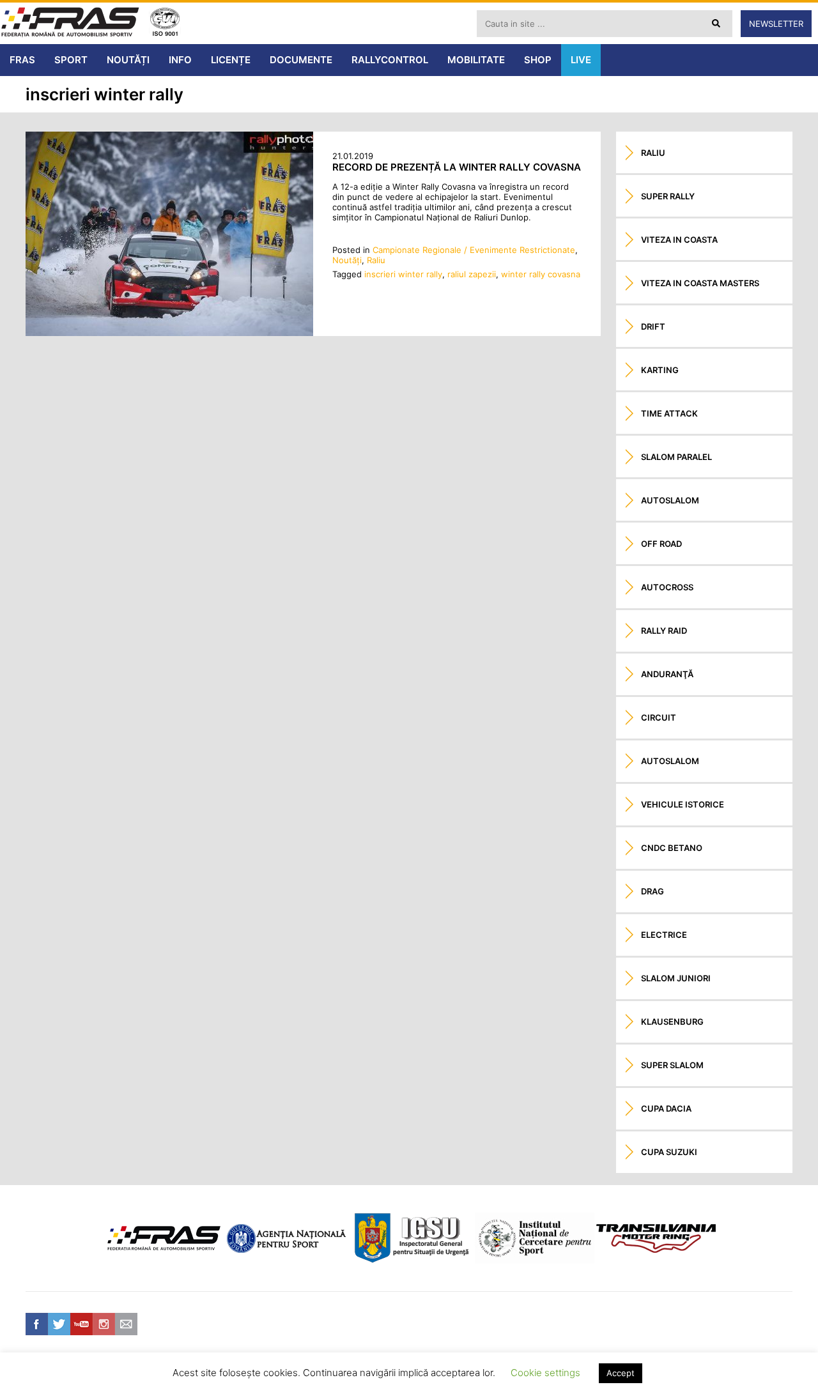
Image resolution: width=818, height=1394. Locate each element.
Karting (660, 370)
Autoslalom (670, 500)
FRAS (22, 60)
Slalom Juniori (676, 978)
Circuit (658, 717)
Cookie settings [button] (545, 1373)
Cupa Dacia (666, 1108)
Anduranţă (667, 674)
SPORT (71, 60)
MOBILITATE (476, 60)
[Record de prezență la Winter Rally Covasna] (169, 333)
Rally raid (664, 630)
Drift (653, 326)
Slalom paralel (676, 457)
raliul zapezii (471, 274)
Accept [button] (620, 1373)
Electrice (664, 935)
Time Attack (669, 413)
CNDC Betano (671, 848)
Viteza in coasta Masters (700, 283)
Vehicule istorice (682, 804)
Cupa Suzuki (669, 1152)
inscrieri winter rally (403, 274)
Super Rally (668, 196)
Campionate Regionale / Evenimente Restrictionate (474, 250)
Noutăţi (347, 260)
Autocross (667, 587)
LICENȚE (231, 60)
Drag (652, 891)
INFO (180, 60)
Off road (661, 544)
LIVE (581, 60)
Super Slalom (672, 1065)
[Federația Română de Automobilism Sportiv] (70, 23)
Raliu (376, 260)
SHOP (538, 60)
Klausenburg (672, 1021)
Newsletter (776, 24)
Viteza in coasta (679, 239)
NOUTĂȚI (128, 60)
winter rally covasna (540, 274)
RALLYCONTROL (389, 60)
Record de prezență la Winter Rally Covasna (456, 167)
